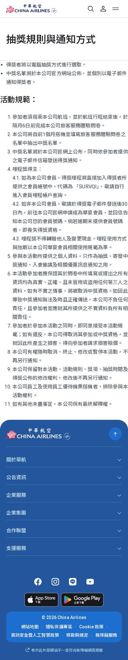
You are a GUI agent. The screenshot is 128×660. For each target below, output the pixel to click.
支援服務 (16, 548)
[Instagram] (55, 581)
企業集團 (16, 513)
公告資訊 (16, 477)
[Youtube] (90, 581)
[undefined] (27, 9)
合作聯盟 (16, 531)
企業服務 (16, 495)
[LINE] (72, 581)
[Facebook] (38, 581)
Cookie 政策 (91, 626)
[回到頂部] (115, 433)
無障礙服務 (106, 635)
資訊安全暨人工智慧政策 (35, 635)
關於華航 (16, 460)
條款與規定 (77, 635)
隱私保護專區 (59, 626)
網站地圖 (30, 626)
